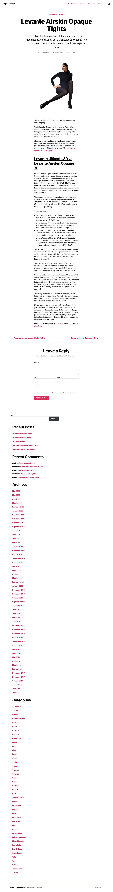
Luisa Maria (16, 817)
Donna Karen (17, 738)
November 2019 (18, 594)
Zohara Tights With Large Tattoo (24, 449)
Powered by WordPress (34, 887)
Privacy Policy (92, 4)
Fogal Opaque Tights (27, 463)
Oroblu (14, 829)
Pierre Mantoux (18, 841)
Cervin (14, 722)
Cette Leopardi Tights (27, 474)
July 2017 (16, 689)
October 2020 (17, 554)
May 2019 (16, 618)
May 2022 (16, 495)
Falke (14, 746)
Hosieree (15, 786)
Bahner (15, 715)
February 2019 (18, 626)
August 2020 (17, 562)
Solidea (15, 865)
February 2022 (18, 507)
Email (59, 377)
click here (59, 324)
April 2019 (16, 622)
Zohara (15, 873)
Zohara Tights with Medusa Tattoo (25, 445)
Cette (14, 726)
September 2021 (18, 527)
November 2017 (18, 677)
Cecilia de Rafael (18, 719)
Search (12, 415)
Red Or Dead (17, 849)
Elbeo (14, 742)
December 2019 (18, 590)
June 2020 (16, 570)
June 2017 (16, 693)
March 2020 (17, 578)
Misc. (14, 825)
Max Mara (16, 821)
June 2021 (16, 539)
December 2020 (18, 550)
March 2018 (16, 665)
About (100, 4)
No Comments (71, 52)
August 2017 (17, 685)
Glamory (15, 774)
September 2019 (18, 602)
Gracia (14, 778)
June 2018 (16, 653)
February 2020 (18, 582)
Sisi (13, 861)
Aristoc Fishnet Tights (27, 470)
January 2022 (17, 511)
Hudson (15, 790)
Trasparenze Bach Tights (21, 438)
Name (36, 377)
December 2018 (18, 629)
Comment (37, 362)
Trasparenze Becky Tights (22, 434)
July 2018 (16, 649)
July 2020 (16, 566)
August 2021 (17, 531)
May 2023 (16, 491)
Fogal (14, 754)
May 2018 (16, 657)
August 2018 (17, 645)
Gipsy (14, 766)
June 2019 (16, 614)
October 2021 (17, 523)
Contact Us (74, 4)
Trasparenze (17, 869)
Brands (67, 4)
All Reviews (53, 14)
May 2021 (16, 543)
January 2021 (17, 546)
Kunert (14, 802)
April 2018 (16, 661)
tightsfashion (45, 52)
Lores (14, 813)
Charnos (15, 730)
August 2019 (17, 606)
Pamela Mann (17, 833)
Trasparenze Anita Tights (21, 441)
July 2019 (16, 610)
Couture (15, 734)
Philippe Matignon (19, 837)
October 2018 (17, 637)
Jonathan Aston (18, 798)
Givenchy (16, 770)
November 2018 (18, 633)
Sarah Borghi (17, 853)
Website (36, 385)
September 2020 (18, 558)
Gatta (14, 758)
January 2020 (17, 586)
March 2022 (16, 503)
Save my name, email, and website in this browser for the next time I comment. (56, 392)
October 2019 (17, 598)
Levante (61, 14)
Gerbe (14, 762)
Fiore (14, 750)
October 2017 (17, 681)
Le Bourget (16, 806)
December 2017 (18, 673)
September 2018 (18, 641)
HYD (14, 794)
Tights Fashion (9, 4)
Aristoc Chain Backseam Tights (31, 467)
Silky (14, 857)
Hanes (14, 782)
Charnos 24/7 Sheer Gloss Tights (31, 477)
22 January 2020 (58, 52)
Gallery (82, 4)
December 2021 (18, 515)
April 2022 (16, 499)
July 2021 (16, 535)
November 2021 (18, 519)
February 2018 (18, 669)
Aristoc (15, 711)
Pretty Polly (16, 845)
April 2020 (16, 574)
